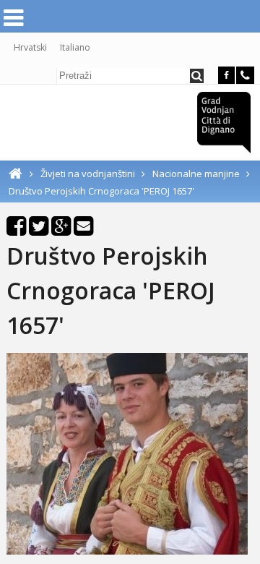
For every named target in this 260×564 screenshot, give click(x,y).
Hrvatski (30, 47)
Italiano (75, 47)
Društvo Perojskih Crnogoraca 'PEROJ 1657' (101, 190)
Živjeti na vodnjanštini (88, 173)
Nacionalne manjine (197, 173)
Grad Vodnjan (224, 122)
